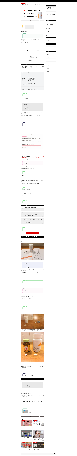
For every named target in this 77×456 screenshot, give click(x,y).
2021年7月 (48, 57)
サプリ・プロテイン (23, 3)
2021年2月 (48, 65)
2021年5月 (48, 60)
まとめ (28, 58)
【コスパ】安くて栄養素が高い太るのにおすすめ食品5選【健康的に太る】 (51, 8)
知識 (47, 47)
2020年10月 (48, 71)
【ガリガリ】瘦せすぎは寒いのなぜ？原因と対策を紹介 (51, 10)
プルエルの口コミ (30, 56)
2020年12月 (48, 68)
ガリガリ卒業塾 (23, 0)
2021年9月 (48, 54)
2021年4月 (48, 62)
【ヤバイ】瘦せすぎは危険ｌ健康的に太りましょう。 (51, 17)
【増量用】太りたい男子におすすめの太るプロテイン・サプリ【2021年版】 (51, 12)
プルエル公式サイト (26, 149)
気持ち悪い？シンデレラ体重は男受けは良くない (51, 15)
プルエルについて (30, 52)
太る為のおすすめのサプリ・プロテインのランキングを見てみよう (33, 60)
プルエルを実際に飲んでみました (32, 57)
